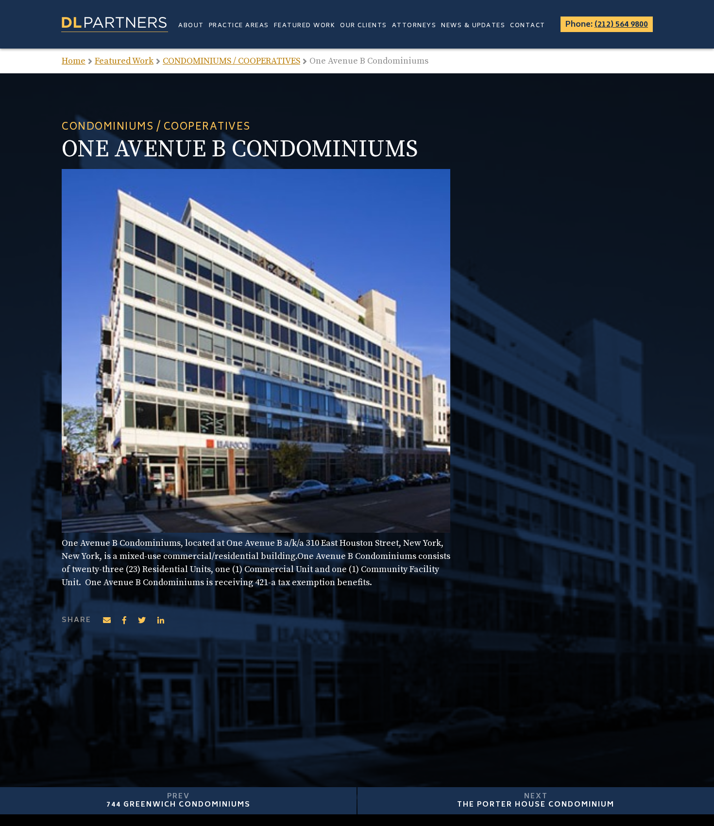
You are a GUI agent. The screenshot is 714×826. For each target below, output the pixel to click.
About (191, 26)
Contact (527, 26)
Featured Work (305, 26)
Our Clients (363, 26)
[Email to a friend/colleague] (107, 620)
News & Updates (473, 26)
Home (73, 61)
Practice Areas (239, 26)
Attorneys (414, 26)
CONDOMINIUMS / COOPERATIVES (231, 61)
